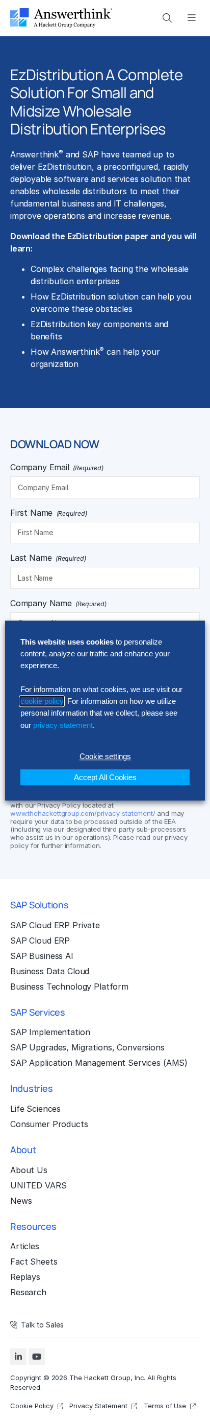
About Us (28, 1170)
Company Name (58, 603)
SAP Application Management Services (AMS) (99, 1063)
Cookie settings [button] (105, 756)
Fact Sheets (33, 1261)
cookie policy (41, 701)
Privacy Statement (98, 1406)
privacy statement (63, 725)
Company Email (56, 467)
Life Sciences (35, 1109)
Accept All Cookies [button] (105, 777)
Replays (25, 1277)
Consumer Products (49, 1124)
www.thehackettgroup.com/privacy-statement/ (82, 813)
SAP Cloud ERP (40, 940)
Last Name (48, 558)
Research (28, 1292)
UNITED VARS (38, 1185)
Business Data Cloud (49, 971)
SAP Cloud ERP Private (55, 925)
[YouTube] (37, 1356)
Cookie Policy (32, 1406)
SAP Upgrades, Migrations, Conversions (87, 1047)
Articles (24, 1246)
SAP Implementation (50, 1032)
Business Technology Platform (69, 986)
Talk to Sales (42, 1325)
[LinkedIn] (18, 1356)
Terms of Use (165, 1406)
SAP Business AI (41, 956)
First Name (48, 513)
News (21, 1201)
